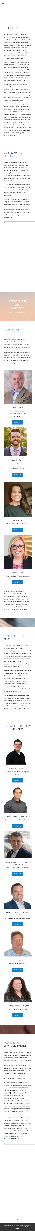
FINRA (21, 1170)
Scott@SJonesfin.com (17, 416)
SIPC (25, 1170)
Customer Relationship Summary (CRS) (16, 1191)
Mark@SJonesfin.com (17, 468)
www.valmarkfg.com (13, 1139)
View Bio (17, 422)
